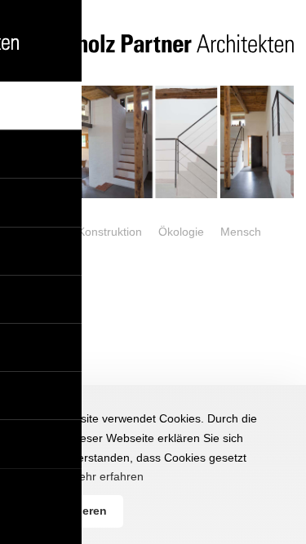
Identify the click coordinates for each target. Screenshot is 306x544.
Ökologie (181, 231)
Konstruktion (110, 231)
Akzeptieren (74, 510)
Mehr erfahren (106, 476)
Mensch (240, 231)
